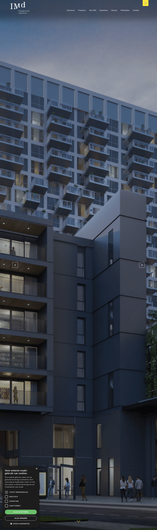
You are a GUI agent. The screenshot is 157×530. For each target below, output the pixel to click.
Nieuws (114, 10)
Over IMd (92, 10)
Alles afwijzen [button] (20, 518)
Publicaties (125, 10)
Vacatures (71, 10)
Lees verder (19, 487)
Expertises (103, 10)
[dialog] (20, 497)
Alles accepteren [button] (20, 512)
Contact (136, 10)
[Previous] (15, 265)
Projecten (82, 10)
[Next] (141, 265)
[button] (21, 523)
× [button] (36, 469)
